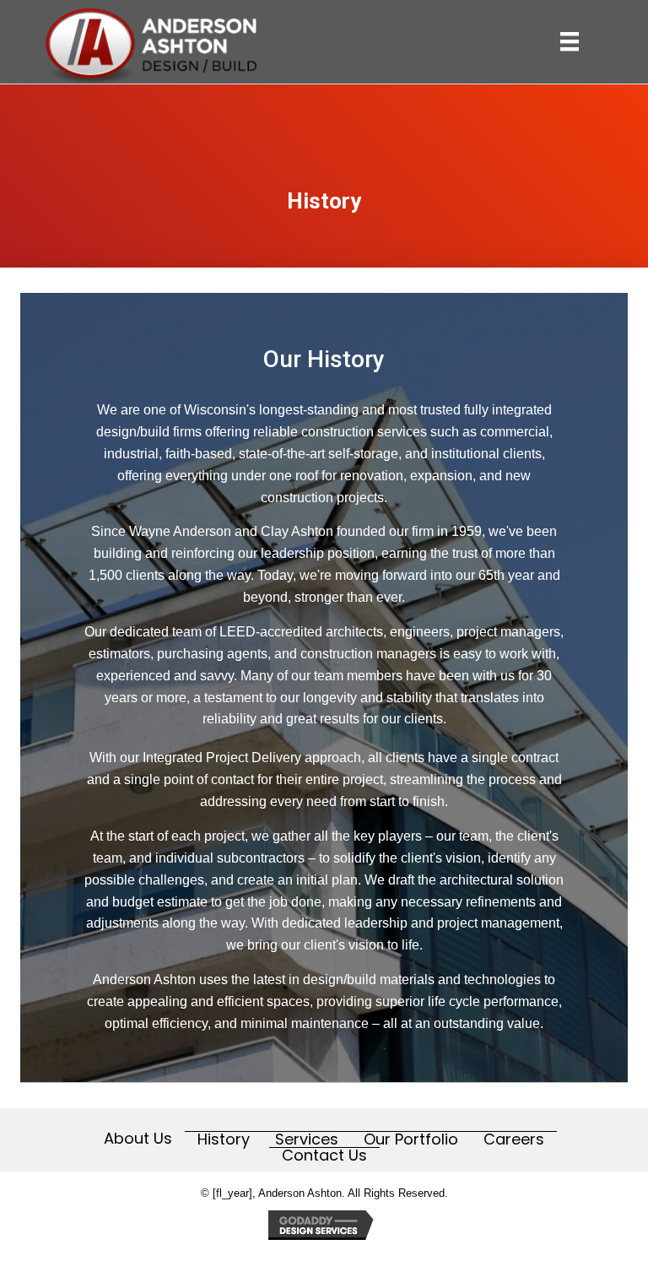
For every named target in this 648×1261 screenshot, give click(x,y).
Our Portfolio (411, 1139)
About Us (138, 1138)
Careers (513, 1139)
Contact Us (324, 1155)
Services (306, 1139)
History (223, 1139)
